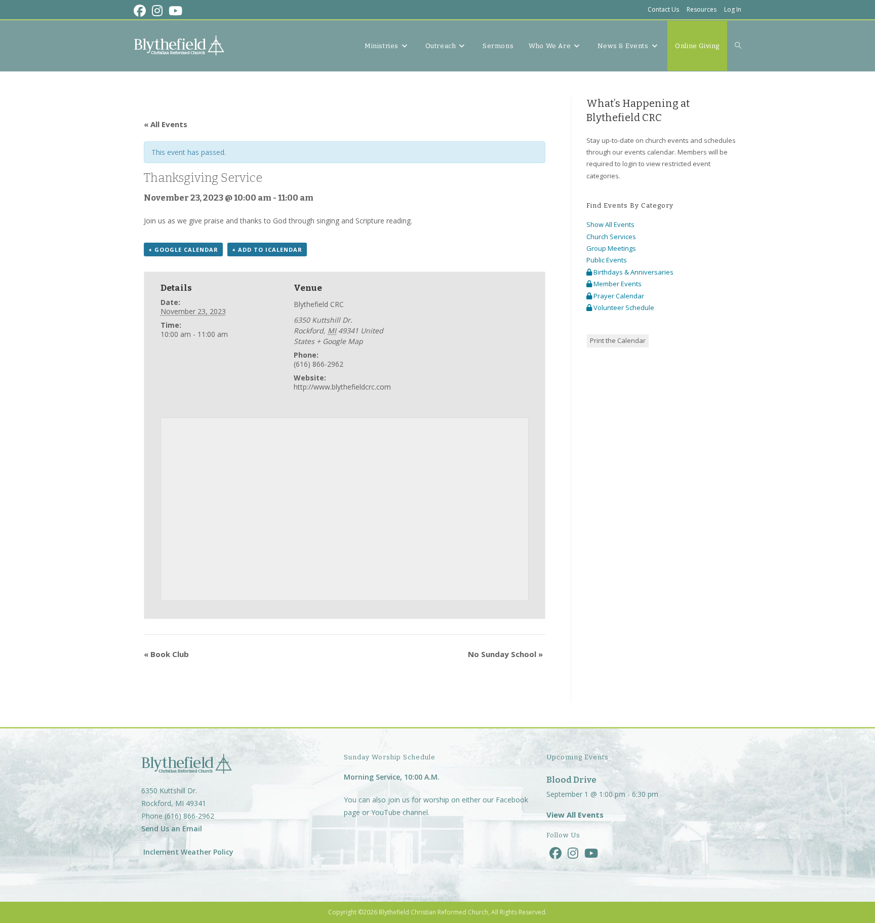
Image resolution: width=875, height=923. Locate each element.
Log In (732, 9)
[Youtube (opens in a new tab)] (175, 11)
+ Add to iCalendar (267, 249)
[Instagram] (573, 853)
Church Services (611, 236)
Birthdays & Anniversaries (632, 272)
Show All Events (610, 224)
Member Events (617, 283)
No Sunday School (505, 654)
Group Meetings (611, 248)
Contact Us (663, 9)
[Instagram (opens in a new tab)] (157, 11)
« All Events (165, 124)
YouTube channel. (400, 812)
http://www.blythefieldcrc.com (342, 387)
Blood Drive (571, 780)
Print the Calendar (618, 340)
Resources (702, 9)
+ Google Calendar (183, 249)
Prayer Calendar (618, 295)
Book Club (166, 654)
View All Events (575, 815)
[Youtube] (591, 853)
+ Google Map (339, 341)
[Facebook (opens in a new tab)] (141, 11)
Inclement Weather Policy (187, 852)
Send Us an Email (171, 828)
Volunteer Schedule (623, 307)
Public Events (606, 259)
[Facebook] (555, 853)
